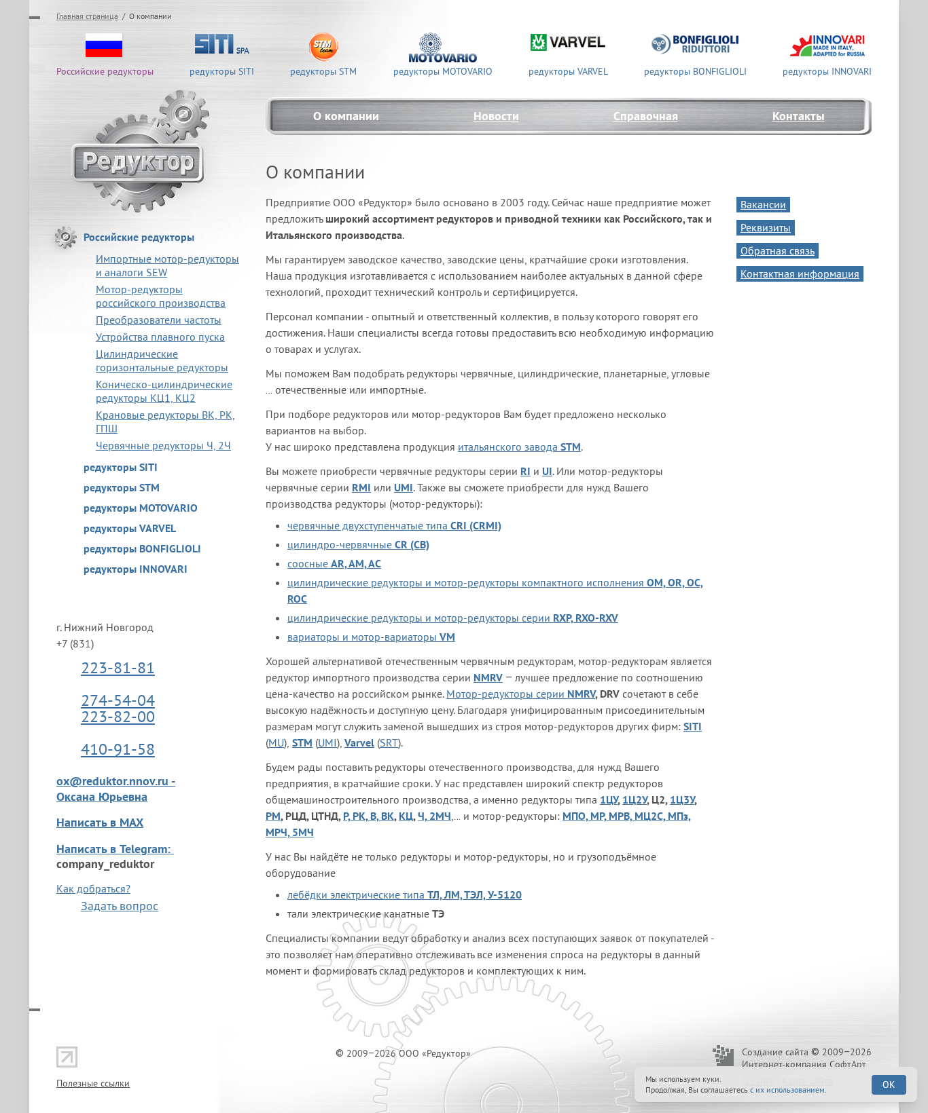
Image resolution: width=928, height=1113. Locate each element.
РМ (273, 816)
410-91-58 (118, 748)
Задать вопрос (119, 905)
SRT (389, 742)
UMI (327, 742)
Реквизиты (765, 227)
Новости (496, 116)
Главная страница (87, 16)
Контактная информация (799, 273)
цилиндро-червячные (358, 544)
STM (302, 742)
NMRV (581, 693)
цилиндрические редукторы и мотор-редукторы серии (452, 617)
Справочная (645, 116)
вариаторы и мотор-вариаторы (371, 636)
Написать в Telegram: (115, 848)
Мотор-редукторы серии (506, 693)
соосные (334, 563)
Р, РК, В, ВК (368, 816)
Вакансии (763, 204)
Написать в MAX (99, 822)
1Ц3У (682, 799)
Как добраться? (93, 888)
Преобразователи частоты (158, 319)
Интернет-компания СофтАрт (804, 1064)
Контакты (798, 116)
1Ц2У (634, 799)
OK (888, 1084)
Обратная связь (777, 250)
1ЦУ (609, 799)
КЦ (406, 816)
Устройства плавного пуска (160, 336)
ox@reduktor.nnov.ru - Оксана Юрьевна (115, 788)
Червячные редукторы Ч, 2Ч (163, 445)
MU (276, 742)
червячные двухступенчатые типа (394, 525)
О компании (346, 116)
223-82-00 (118, 716)
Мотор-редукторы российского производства (161, 295)
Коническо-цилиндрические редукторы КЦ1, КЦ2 (164, 390)
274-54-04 (118, 700)
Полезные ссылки (93, 1083)
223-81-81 (118, 667)
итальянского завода (519, 446)
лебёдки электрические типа (404, 894)
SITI (692, 726)
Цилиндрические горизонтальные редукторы (162, 360)
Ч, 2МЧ (434, 816)
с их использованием (787, 1089)
